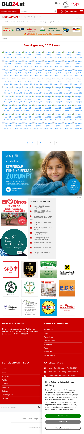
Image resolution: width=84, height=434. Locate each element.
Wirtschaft (6, 376)
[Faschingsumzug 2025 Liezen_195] (28, 126)
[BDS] (67, 288)
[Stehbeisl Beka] (29, 269)
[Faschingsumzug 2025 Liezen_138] (18, 64)
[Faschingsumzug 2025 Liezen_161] (8, 90)
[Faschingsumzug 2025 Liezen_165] (48, 90)
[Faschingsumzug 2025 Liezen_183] (68, 108)
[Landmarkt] (42, 31)
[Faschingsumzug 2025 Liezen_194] (18, 126)
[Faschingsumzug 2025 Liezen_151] (68, 73)
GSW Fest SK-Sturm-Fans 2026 (42, 223)
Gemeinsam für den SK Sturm (30, 17)
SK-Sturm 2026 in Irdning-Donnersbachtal (42, 212)
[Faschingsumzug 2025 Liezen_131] (28, 55)
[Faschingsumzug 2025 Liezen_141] (48, 64)
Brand (4, 373)
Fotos (13, 22)
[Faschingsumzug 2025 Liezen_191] (68, 117)
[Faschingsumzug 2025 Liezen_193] (8, 126)
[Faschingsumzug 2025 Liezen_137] (8, 64)
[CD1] (48, 307)
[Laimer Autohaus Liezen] (11, 307)
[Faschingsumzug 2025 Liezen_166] (58, 90)
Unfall (4, 369)
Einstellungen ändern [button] (63, 428)
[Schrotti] (48, 269)
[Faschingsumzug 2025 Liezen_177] (8, 108)
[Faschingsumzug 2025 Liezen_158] (58, 81)
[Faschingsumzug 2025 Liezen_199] (68, 126)
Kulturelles (48, 344)
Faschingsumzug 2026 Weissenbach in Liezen (41, 238)
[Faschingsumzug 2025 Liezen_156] (38, 81)
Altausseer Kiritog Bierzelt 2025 (42, 243)
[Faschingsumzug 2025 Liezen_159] (68, 81)
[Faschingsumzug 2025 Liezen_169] (8, 99)
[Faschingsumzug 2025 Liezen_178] (18, 108)
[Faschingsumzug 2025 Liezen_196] (38, 126)
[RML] (14, 242)
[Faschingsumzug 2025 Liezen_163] (28, 90)
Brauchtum (34, 22)
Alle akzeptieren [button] (63, 416)
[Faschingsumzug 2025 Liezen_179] (28, 108)
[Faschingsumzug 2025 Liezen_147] (28, 73)
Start (28, 143)
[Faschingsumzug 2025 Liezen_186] (18, 117)
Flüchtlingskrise (8, 395)
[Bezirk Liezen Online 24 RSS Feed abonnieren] (75, 11)
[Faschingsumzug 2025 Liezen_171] (28, 99)
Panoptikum (48, 337)
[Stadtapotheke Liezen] (29, 288)
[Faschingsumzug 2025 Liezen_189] (48, 117)
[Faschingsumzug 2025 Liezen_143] (68, 64)
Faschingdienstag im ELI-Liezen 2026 (42, 233)
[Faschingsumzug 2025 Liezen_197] (48, 126)
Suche (30, 419)
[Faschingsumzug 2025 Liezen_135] (68, 55)
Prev (77, 17)
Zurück (34, 143)
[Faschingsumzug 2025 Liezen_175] (68, 99)
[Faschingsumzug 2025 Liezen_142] (58, 64)
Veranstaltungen (22, 22)
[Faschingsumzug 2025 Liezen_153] (8, 81)
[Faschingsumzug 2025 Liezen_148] (38, 73)
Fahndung (5, 387)
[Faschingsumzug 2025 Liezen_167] (68, 90)
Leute (46, 333)
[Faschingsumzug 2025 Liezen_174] (58, 99)
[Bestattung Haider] (29, 307)
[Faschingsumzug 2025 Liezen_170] (18, 99)
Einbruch (5, 391)
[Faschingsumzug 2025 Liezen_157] (48, 81)
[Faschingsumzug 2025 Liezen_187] (28, 117)
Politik (4, 380)
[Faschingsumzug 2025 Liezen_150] (58, 73)
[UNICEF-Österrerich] (42, 173)
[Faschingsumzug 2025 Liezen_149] (48, 73)
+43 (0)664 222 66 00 (20, 334)
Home (24, 419)
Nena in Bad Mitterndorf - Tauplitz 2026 (42, 207)
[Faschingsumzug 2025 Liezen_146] (18, 73)
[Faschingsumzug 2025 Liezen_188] (38, 117)
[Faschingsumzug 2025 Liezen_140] (38, 64)
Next (80, 17)
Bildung (5, 384)
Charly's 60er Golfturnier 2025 (42, 253)
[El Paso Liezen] (67, 307)
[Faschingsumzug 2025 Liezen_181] (48, 108)
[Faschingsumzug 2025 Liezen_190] (58, 117)
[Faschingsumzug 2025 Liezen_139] (28, 64)
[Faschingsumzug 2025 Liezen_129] (8, 55)
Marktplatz (48, 352)
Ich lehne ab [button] (63, 422)
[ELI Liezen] (14, 212)
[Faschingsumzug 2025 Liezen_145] (8, 73)
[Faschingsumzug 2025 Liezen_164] (38, 90)
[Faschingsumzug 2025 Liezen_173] (48, 99)
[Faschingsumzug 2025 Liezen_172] (38, 99)
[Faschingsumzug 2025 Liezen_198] (58, 126)
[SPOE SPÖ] (11, 269)
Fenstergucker (49, 341)
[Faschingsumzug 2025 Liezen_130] (18, 55)
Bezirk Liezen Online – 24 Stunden (13, 4)
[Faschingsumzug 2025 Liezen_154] (18, 81)
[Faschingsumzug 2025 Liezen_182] (58, 108)
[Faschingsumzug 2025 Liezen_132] (38, 55)
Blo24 (7, 22)
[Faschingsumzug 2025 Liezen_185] (8, 117)
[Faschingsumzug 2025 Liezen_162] (18, 90)
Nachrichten (48, 330)
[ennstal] (48, 288)
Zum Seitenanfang (9, 407)
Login (36, 419)
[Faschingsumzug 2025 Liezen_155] (28, 81)
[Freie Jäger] (11, 288)
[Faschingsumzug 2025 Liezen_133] (48, 55)
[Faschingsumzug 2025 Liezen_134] (58, 55)
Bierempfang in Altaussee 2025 (42, 248)
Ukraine (5, 398)
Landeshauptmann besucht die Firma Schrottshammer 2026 (41, 217)
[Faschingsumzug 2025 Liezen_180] (38, 108)
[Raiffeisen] (67, 269)
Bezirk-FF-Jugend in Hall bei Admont (43, 228)
